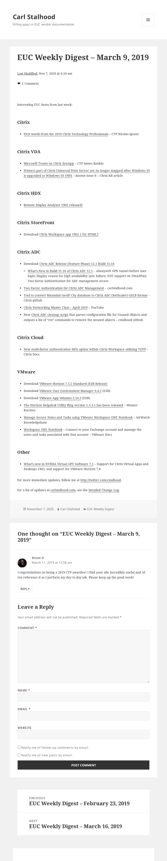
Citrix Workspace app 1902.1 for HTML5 (69, 234)
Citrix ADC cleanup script (49, 315)
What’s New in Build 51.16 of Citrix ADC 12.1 (60, 271)
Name (24, 690)
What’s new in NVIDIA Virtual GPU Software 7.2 (59, 464)
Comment (27, 628)
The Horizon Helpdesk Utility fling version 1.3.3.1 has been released (73, 405)
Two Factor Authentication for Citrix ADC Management (64, 288)
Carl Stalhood (34, 16)
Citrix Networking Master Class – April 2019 (56, 307)
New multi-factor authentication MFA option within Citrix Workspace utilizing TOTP (85, 349)
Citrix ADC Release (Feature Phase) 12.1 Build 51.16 (76, 264)
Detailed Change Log (104, 490)
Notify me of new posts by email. (47, 755)
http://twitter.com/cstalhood (100, 480)
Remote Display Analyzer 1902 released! (53, 205)
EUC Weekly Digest (100, 509)
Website (25, 728)
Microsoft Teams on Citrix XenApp (49, 163)
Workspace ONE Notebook (43, 429)
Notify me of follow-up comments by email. (55, 747)
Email (24, 709)
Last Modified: (27, 73)
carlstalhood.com (62, 490)
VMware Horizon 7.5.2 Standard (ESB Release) (73, 384)
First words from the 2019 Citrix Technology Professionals (66, 134)
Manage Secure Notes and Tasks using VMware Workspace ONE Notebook (78, 417)
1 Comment (30, 83)
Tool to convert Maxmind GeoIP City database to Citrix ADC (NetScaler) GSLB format (85, 295)
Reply (25, 589)
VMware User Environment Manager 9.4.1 (70, 391)
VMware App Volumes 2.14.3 (60, 398)
